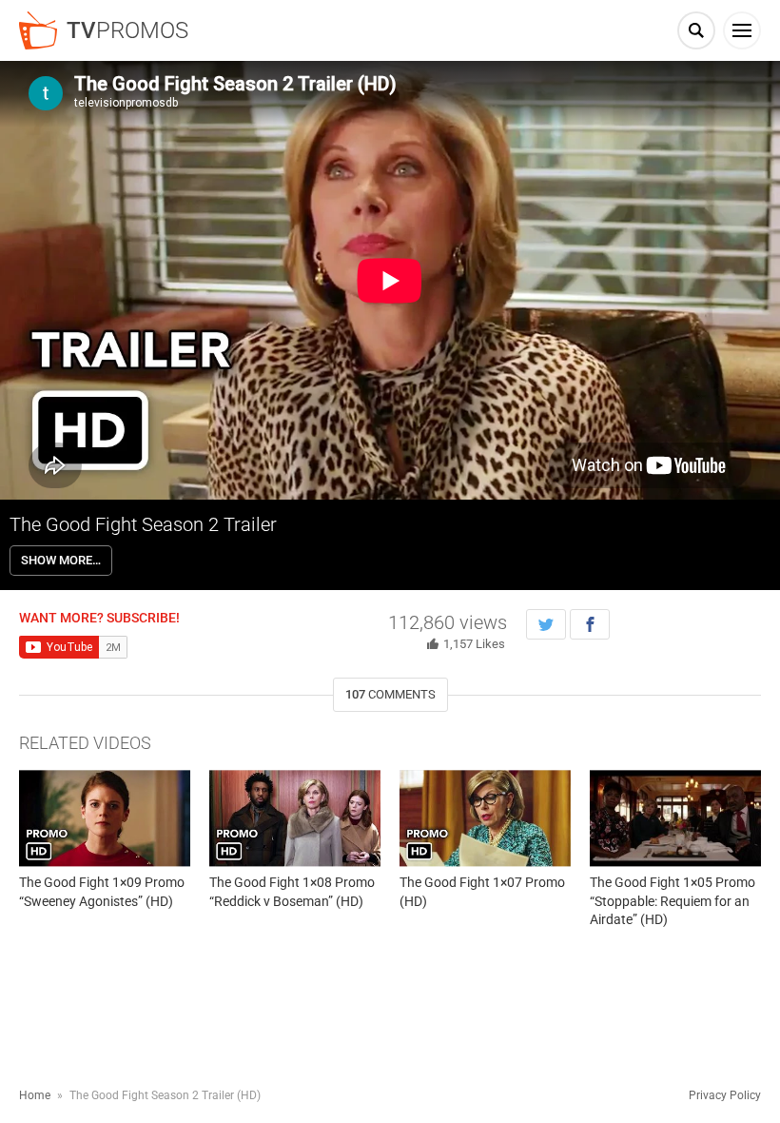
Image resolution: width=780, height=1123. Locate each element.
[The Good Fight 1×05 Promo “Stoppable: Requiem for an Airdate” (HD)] (675, 818)
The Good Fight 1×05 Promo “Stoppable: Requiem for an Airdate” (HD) (672, 901)
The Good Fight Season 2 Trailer (143, 524)
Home (34, 1095)
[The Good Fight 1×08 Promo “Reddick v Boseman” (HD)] (294, 818)
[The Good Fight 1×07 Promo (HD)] (485, 818)
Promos (127, 30)
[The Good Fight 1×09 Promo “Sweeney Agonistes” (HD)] (104, 818)
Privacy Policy (725, 1095)
